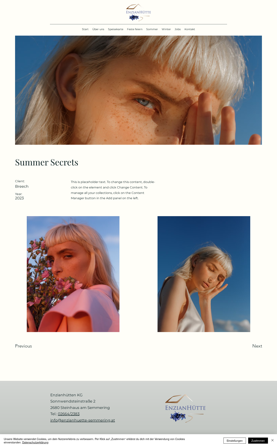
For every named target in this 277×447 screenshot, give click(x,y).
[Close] (272, 440)
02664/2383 (69, 414)
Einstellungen (235, 440)
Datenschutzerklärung (35, 442)
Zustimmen (258, 440)
